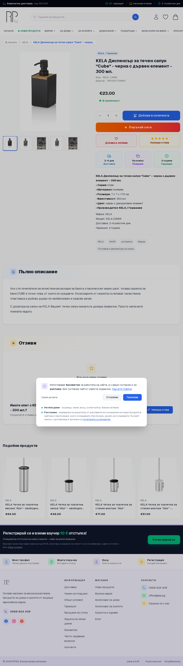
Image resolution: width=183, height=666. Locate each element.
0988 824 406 (158, 587)
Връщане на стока (76, 612)
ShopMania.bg (172, 661)
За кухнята (85, 30)
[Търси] (135, 17)
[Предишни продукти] (3, 487)
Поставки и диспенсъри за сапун (116, 248)
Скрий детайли (49, 397)
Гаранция (70, 606)
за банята (126, 241)
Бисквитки (70, 630)
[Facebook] (6, 621)
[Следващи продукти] (179, 487)
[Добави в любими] (40, 459)
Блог (98, 619)
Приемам (132, 397)
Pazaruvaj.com (153, 661)
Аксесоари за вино (154, 30)
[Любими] (165, 17)
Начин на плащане (75, 593)
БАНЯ (112, 241)
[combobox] (85, 17)
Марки (49, 30)
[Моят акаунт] (156, 17)
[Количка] (175, 17)
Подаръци (127, 30)
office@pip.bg (157, 595)
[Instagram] (14, 621)
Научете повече (122, 389)
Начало (9, 30)
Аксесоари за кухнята (109, 606)
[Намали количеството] (100, 115)
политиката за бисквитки (96, 419)
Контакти (70, 647)
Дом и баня (106, 30)
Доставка (70, 587)
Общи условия (15, 547)
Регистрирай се (164, 539)
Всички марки (103, 593)
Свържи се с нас (159, 603)
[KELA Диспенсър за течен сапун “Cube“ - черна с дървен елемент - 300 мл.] (57, 143)
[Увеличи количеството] (116, 115)
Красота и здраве (106, 612)
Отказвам (112, 397)
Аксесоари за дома (107, 599)
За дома (65, 30)
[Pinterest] (22, 621)
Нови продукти (30, 30)
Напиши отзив (160, 409)
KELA (107, 53)
